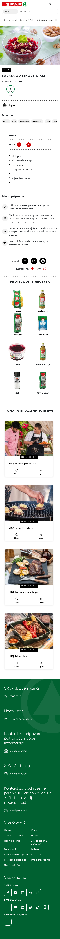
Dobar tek (12, 20)
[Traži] (55, 11)
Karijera (35, 849)
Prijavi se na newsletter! (21, 719)
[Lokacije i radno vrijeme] (50, 4)
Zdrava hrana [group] (37, 121)
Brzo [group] (14, 121)
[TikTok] (37, 907)
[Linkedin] (22, 892)
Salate (33, 20)
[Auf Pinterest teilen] (42, 261)
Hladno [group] (6, 121)
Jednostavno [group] (24, 121)
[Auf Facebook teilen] (25, 261)
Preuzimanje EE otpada (16, 854)
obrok (12, 144)
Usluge (7, 830)
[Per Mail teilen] (34, 261)
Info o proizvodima (40, 860)
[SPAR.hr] (15, 4)
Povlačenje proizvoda (15, 860)
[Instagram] (30, 892)
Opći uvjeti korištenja (14, 835)
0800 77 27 (15, 696)
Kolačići (35, 835)
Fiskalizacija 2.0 (12, 865)
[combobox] (10, 11)
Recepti (23, 20)
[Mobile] (37, 892)
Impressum (36, 854)
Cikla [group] (48, 121)
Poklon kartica (11, 849)
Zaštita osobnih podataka (39, 842)
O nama (35, 830)
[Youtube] (15, 892)
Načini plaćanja (12, 840)
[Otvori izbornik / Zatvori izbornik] (56, 4)
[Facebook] (8, 892)
